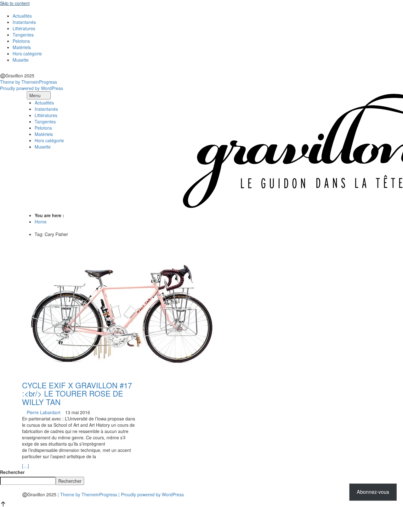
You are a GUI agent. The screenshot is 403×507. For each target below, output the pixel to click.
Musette (21, 60)
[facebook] (1, 69)
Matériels (22, 47)
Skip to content (15, 3)
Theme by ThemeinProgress (28, 82)
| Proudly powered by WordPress (151, 494)
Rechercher (12, 472)
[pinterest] (11, 69)
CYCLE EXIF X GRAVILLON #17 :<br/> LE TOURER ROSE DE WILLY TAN (77, 393)
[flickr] (6, 69)
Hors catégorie (27, 53)
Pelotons (21, 41)
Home (41, 221)
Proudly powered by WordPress (31, 88)
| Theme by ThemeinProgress (87, 494)
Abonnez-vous (373, 491)
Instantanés (24, 22)
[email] (20, 69)
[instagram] (16, 69)
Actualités (22, 16)
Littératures (24, 28)
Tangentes (23, 34)
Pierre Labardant (43, 412)
